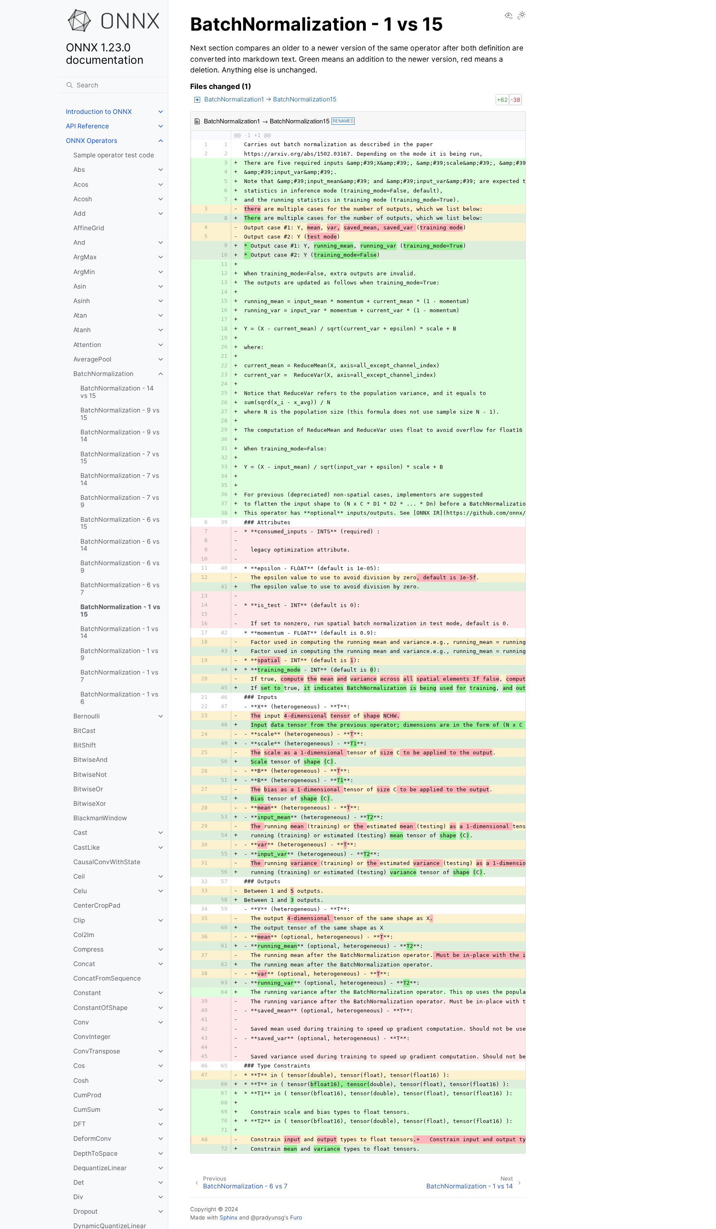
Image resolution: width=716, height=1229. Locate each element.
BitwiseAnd (90, 760)
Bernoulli (86, 716)
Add (79, 213)
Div (78, 1197)
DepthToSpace (95, 1153)
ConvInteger (92, 1037)
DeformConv (92, 1138)
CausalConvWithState (106, 862)
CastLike (86, 847)
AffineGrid (88, 228)
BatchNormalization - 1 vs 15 (120, 610)
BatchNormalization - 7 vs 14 (119, 479)
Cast (80, 832)
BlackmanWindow (100, 818)
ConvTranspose (96, 1051)
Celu (80, 891)
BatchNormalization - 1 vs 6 (119, 698)
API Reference (87, 126)
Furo (296, 1217)
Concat (84, 964)
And (79, 242)
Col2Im (83, 935)
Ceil (79, 876)
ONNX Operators (91, 141)
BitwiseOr (88, 789)
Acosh (82, 199)
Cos (79, 1066)
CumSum (86, 1109)
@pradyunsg (267, 1217)
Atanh (82, 330)
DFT (79, 1124)
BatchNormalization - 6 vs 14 (120, 545)
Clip (79, 920)
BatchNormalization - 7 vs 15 (119, 457)
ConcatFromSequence (107, 978)
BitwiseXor (89, 803)
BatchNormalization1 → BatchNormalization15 (270, 99)
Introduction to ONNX (99, 112)
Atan (80, 315)
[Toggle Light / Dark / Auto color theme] (521, 16)
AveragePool (92, 359)
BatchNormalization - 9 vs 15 (120, 414)
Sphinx (228, 1217)
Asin (79, 286)
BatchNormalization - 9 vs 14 (120, 435)
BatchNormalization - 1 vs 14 (119, 632)
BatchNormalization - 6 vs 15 (120, 523)
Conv (81, 1022)
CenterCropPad (97, 905)
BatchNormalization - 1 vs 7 (119, 676)
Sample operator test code (113, 155)
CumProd (87, 1095)
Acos (80, 184)
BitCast (84, 731)
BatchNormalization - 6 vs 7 (120, 588)
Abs (79, 170)
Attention (87, 345)
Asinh (81, 301)
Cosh (81, 1080)
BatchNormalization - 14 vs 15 (117, 392)
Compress (88, 949)
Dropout (85, 1211)
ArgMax (85, 257)
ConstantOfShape (100, 1008)
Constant (87, 993)
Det (78, 1182)
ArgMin (84, 272)
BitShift (84, 745)
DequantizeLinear (100, 1168)
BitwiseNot (90, 774)
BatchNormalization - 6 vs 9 (120, 566)
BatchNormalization (103, 374)
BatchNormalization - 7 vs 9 (119, 501)
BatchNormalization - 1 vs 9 (119, 654)
